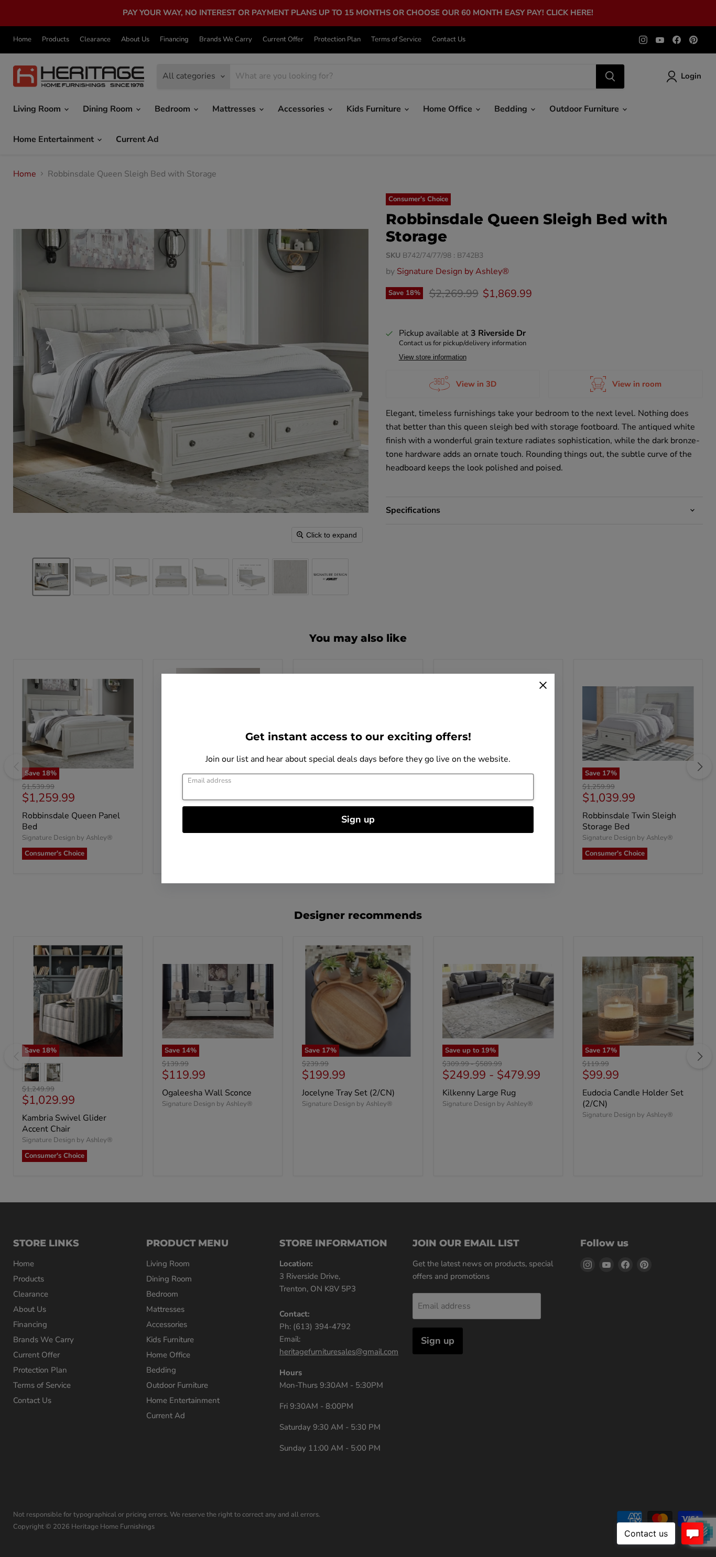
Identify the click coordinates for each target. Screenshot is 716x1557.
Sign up (358, 819)
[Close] (543, 685)
